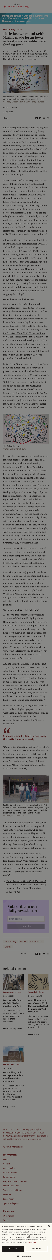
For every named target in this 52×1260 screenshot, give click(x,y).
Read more (32, 1242)
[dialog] (26, 1241)
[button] (25, 1256)
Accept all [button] (13, 1249)
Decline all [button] (36, 1249)
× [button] (49, 1226)
